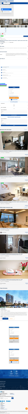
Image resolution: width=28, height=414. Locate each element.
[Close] (12, 1)
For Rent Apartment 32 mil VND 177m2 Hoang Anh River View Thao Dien (9, 228)
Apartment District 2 (3, 38)
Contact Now (16, 375)
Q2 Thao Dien (3, 308)
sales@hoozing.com (3, 405)
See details (14, 140)
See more (26, 129)
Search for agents (3, 403)
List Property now (11, 375)
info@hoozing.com (3, 407)
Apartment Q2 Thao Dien (3, 39)
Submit (14, 125)
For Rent (1, 37)
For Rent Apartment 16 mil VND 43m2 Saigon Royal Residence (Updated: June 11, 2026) (11, 279)
